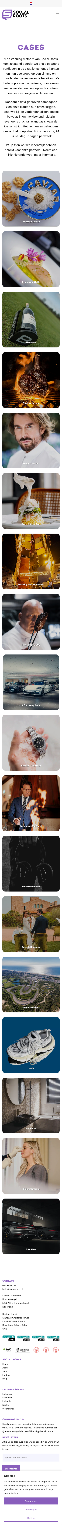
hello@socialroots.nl (12, 1289)
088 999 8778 (9, 1285)
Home (5, 1364)
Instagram (7, 1394)
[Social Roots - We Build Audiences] (15, 15)
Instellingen (31, 1509)
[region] (31, 1498)
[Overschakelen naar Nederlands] (31, 3)
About (5, 1367)
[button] (58, 15)
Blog (4, 1378)
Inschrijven (11, 1469)
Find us (6, 1375)
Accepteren (31, 1501)
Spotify (5, 1405)
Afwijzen (31, 1518)
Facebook (7, 1397)
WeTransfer (8, 1408)
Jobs (4, 1371)
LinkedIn (6, 1401)
